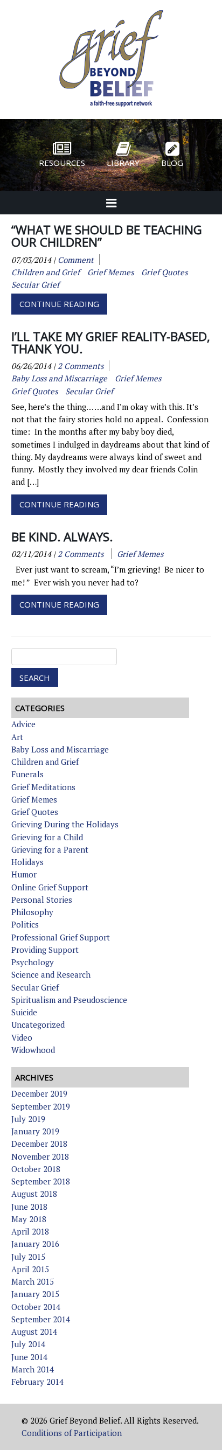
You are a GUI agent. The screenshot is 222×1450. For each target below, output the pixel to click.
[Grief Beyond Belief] (111, 108)
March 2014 (32, 1369)
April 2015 (30, 1269)
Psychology (32, 962)
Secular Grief (35, 987)
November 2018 (40, 1156)
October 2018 (35, 1168)
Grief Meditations (43, 787)
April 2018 (30, 1231)
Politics (25, 924)
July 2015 (28, 1256)
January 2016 (35, 1243)
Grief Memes (34, 799)
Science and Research (51, 974)
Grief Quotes (34, 811)
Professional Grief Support (60, 937)
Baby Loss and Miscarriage (60, 749)
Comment (76, 259)
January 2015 (35, 1293)
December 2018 (39, 1143)
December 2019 (39, 1093)
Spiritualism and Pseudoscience (69, 999)
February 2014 (37, 1381)
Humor (24, 874)
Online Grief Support (49, 887)
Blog (172, 162)
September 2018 (40, 1181)
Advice (23, 724)
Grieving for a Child (47, 837)
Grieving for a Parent (49, 849)
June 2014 (29, 1356)
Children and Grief (45, 761)
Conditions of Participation (72, 1432)
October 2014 (35, 1306)
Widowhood (33, 1049)
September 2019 (40, 1106)
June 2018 (29, 1206)
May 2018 (28, 1219)
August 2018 (34, 1193)
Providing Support (45, 949)
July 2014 (28, 1344)
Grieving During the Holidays (65, 824)
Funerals (27, 774)
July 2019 (28, 1118)
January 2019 (35, 1131)
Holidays (27, 861)
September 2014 (40, 1319)
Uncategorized (38, 1024)
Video (21, 1037)
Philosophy (32, 912)
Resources (62, 162)
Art (17, 736)
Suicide (24, 1012)
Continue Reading (59, 303)
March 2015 (32, 1281)
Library (123, 162)
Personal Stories (41, 899)
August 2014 (34, 1331)
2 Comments (80, 365)
